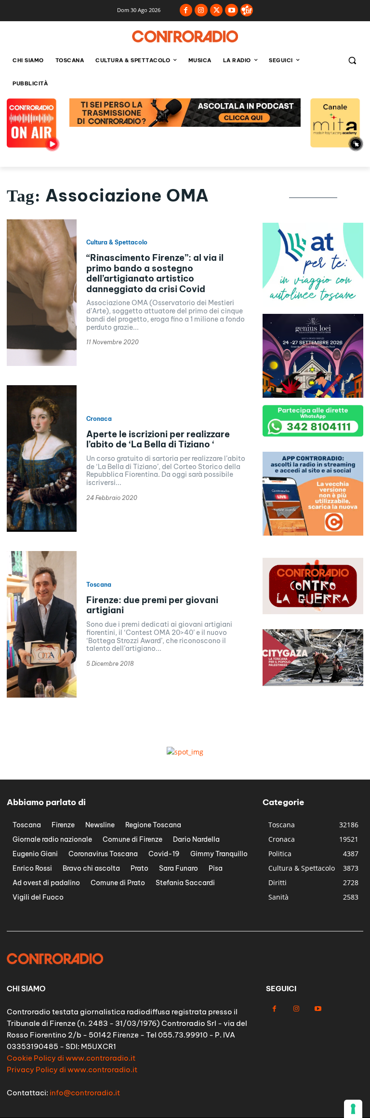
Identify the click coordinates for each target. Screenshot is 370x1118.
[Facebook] (186, 10)
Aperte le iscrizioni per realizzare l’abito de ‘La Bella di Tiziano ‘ (158, 439)
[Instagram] (201, 10)
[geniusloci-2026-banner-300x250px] (313, 395)
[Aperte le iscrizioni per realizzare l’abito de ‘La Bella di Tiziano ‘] (42, 458)
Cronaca (99, 419)
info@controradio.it (85, 1092)
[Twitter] (216, 10)
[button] (352, 60)
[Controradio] (185, 36)
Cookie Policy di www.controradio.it (71, 1058)
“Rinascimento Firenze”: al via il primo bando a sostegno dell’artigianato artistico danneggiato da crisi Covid (155, 273)
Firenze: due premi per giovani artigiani (152, 605)
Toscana (98, 585)
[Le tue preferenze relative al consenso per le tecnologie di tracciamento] (353, 1109)
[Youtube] (231, 10)
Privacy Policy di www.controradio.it (72, 1069)
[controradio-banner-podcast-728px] (185, 124)
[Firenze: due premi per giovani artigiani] (42, 624)
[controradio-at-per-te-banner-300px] (313, 304)
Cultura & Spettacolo (116, 242)
